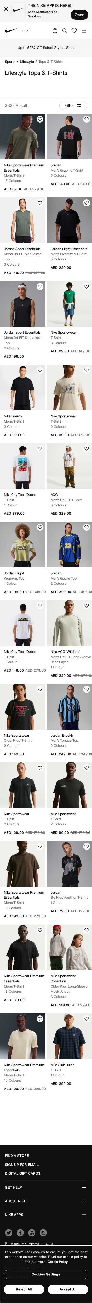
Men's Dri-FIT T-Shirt (66, 499)
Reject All (24, 1289)
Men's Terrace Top (64, 740)
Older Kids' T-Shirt (18, 740)
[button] (21, 1244)
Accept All (68, 1289)
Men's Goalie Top (64, 578)
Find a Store (17, 1155)
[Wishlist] (40, 119)
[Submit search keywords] (64, 30)
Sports (10, 61)
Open (79, 15)
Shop (70, 47)
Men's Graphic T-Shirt (67, 170)
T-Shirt (56, 337)
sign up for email (22, 1164)
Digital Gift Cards (22, 1173)
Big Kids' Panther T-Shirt (69, 897)
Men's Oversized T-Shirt (69, 253)
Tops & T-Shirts (51, 61)
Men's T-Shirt (14, 175)
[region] (46, 1274)
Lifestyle (27, 61)
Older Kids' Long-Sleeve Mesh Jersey (69, 989)
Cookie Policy (58, 1261)
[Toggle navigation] (84, 30)
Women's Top (14, 578)
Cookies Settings (46, 1274)
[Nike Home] (11, 30)
